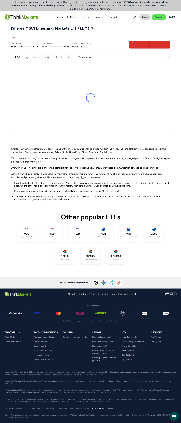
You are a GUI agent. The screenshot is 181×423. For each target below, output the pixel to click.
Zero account (40, 346)
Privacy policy (127, 350)
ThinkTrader (156, 337)
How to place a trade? (101, 337)
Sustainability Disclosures (132, 341)
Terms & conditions (130, 346)
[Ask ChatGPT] (96, 283)
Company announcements (75, 337)
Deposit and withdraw (43, 359)
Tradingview (156, 341)
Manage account (41, 355)
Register (159, 17)
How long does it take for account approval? (103, 352)
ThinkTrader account (43, 350)
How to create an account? (104, 341)
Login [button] (145, 17)
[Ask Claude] (119, 283)
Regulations (126, 359)
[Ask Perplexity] (111, 283)
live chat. (132, 294)
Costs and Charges (97, 408)
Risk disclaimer (128, 355)
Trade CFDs (10, 337)
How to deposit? (99, 346)
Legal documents (129, 337)
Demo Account (41, 341)
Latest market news (13, 341)
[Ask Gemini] (103, 283)
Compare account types (44, 337)
